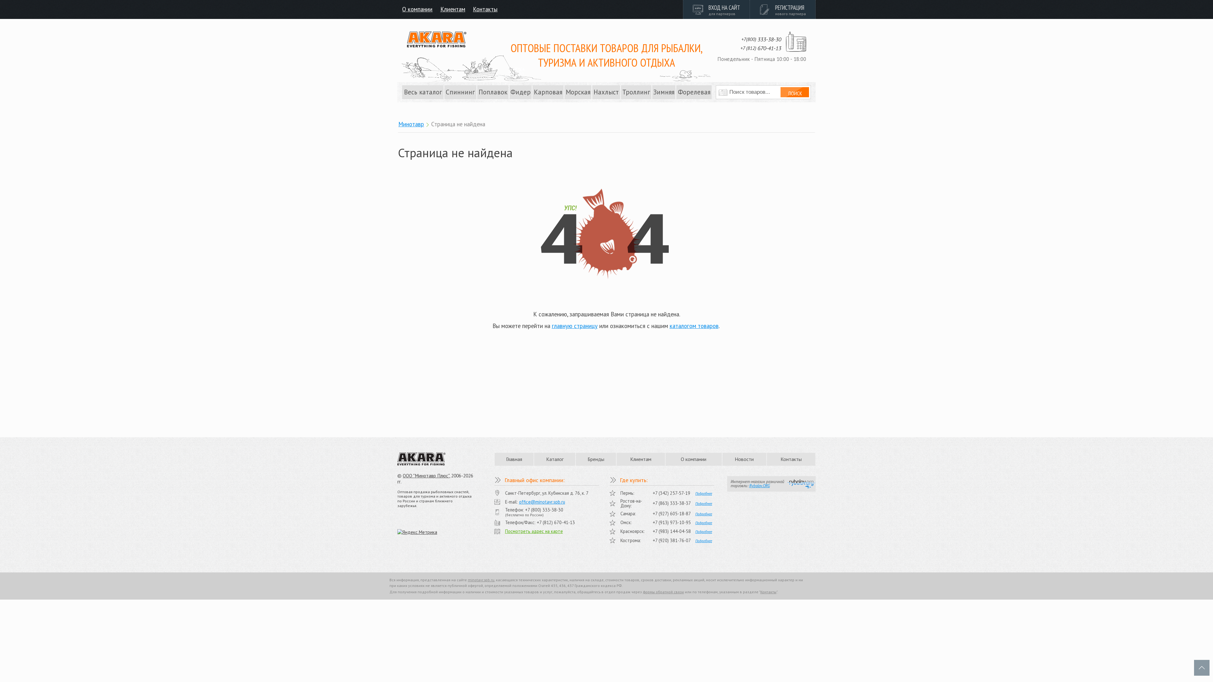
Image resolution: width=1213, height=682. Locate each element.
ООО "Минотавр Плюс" (426, 476)
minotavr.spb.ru (481, 579)
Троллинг (636, 92)
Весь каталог (423, 92)
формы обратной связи (663, 591)
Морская (578, 92)
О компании (417, 9)
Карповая (548, 92)
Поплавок (493, 92)
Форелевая (694, 92)
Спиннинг (460, 92)
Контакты (485, 9)
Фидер (520, 92)
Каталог (555, 459)
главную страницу (575, 326)
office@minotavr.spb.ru (542, 502)
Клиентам (452, 9)
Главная (514, 459)
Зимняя (663, 92)
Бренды (596, 459)
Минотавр (411, 124)
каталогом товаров (694, 326)
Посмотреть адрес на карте (534, 531)
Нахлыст (606, 92)
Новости (744, 459)
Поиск (795, 93)
